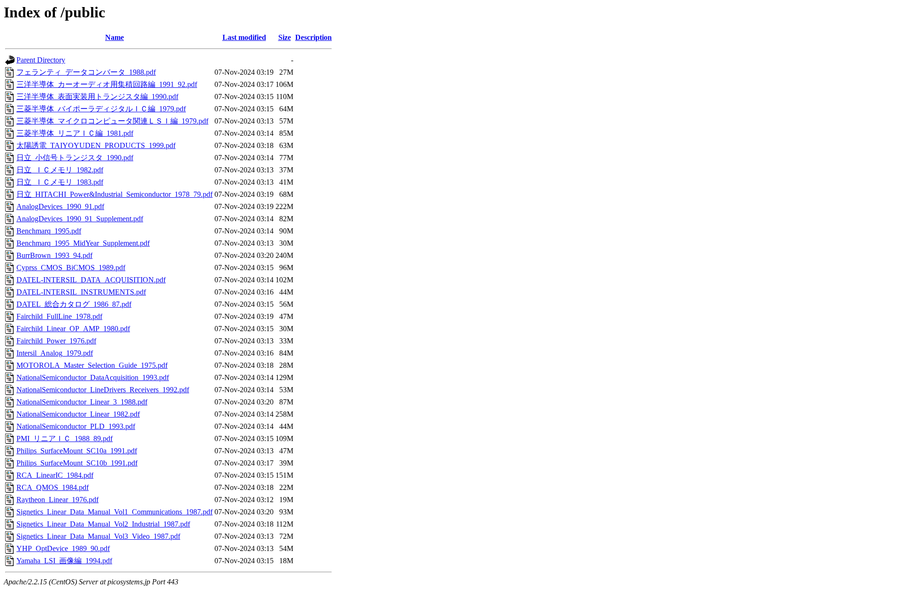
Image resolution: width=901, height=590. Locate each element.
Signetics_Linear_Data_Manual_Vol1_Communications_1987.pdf (114, 512)
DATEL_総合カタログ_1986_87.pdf (73, 304)
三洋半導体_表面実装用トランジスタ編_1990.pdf (97, 97)
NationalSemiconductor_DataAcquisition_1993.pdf (92, 377)
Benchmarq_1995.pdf (48, 231)
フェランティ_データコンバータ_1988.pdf (86, 72)
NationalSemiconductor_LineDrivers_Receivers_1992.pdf (102, 390)
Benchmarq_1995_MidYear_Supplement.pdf (83, 243)
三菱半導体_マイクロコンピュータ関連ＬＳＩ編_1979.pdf (112, 121)
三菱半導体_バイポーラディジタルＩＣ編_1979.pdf (101, 109)
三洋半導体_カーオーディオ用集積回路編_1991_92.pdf (106, 84)
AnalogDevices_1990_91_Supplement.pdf (79, 219)
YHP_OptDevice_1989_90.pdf (63, 548)
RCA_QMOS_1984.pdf (52, 487)
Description (313, 37)
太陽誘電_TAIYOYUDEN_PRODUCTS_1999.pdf (96, 145)
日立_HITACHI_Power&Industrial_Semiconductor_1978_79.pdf (114, 194)
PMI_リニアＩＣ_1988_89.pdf (64, 438)
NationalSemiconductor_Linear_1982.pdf (78, 414)
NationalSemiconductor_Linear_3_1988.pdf (81, 402)
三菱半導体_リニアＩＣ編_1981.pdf (74, 133)
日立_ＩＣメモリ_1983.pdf (59, 182)
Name (114, 37)
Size (284, 37)
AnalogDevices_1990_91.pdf (60, 206)
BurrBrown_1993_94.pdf (54, 255)
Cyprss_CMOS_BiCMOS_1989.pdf (70, 268)
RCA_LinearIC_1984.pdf (54, 475)
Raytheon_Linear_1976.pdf (57, 500)
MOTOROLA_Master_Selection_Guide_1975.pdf (92, 365)
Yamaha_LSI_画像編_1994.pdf (64, 561)
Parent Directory (40, 60)
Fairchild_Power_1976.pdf (56, 341)
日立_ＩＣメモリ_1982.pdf (59, 170)
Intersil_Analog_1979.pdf (54, 353)
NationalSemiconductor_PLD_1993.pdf (75, 426)
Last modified (244, 37)
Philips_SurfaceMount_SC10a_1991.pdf (76, 451)
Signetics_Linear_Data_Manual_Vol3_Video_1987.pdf (98, 536)
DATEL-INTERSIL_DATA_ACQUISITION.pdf (91, 280)
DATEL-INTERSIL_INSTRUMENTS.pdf (81, 292)
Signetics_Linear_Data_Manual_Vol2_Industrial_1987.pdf (103, 524)
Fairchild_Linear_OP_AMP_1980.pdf (73, 329)
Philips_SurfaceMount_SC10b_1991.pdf (76, 463)
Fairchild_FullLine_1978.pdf (59, 316)
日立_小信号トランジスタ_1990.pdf (74, 158)
